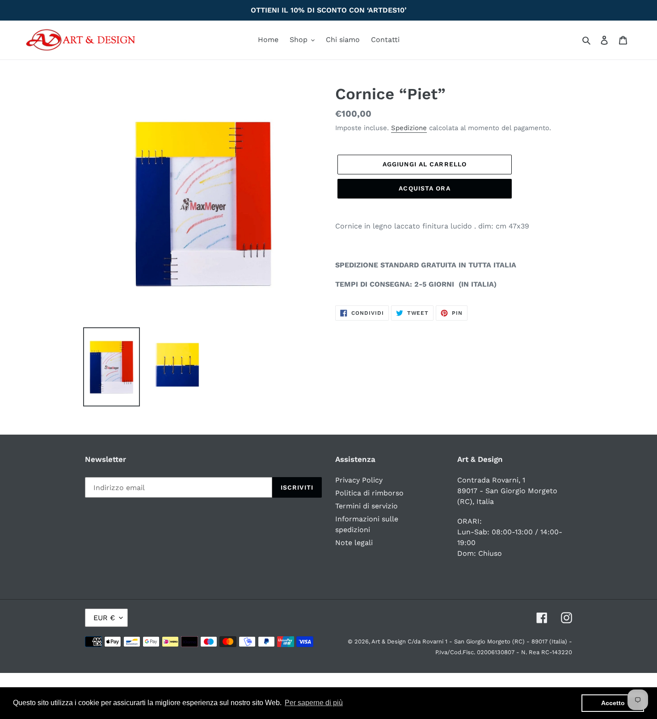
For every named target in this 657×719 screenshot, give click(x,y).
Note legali (354, 542)
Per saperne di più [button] (314, 702)
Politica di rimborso (369, 493)
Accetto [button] (613, 702)
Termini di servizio (366, 506)
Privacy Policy (359, 480)
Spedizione (409, 128)
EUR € (104, 617)
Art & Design (389, 641)
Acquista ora (424, 188)
